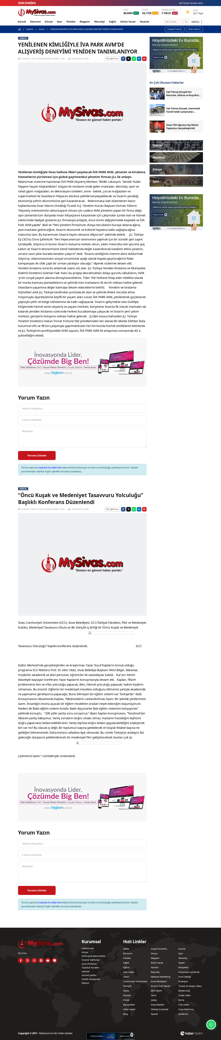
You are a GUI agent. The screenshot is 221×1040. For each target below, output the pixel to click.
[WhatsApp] (211, 1024)
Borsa (181, 999)
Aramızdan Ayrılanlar (189, 971)
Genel (126, 948)
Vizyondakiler (157, 1004)
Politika (70, 21)
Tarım (154, 995)
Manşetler (183, 967)
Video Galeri (129, 1009)
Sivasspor (183, 981)
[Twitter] (27, 960)
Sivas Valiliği (184, 976)
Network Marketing (160, 976)
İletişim (85, 982)
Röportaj (155, 971)
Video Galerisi (194, 29)
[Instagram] (34, 960)
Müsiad (127, 995)
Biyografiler (129, 1004)
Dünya (49, 21)
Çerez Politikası (89, 963)
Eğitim (126, 967)
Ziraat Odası (184, 995)
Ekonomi (35, 21)
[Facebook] (20, 960)
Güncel (22, 21)
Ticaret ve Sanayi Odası (189, 985)
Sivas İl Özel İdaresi (160, 985)
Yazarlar (144, 21)
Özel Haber (128, 971)
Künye (85, 952)
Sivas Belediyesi (159, 981)
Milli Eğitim (156, 990)
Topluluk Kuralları (90, 967)
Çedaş (154, 999)
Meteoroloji (184, 990)
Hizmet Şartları (89, 975)
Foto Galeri (183, 1004)
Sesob (126, 990)
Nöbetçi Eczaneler (160, 1009)
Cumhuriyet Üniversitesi (135, 981)
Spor (59, 21)
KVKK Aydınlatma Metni (94, 955)
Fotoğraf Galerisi (174, 29)
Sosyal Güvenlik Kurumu (159, 949)
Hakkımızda (88, 948)
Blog (125, 1013)
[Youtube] (47, 960)
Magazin (85, 21)
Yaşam (181, 962)
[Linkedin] (41, 960)
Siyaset (154, 1013)
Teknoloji (99, 21)
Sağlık (112, 21)
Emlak (126, 999)
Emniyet (127, 985)
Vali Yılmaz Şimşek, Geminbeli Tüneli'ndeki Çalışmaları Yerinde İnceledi (171, 3)
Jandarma (183, 1013)
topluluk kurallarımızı (50, 467)
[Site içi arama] (186, 22)
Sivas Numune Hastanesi (185, 1010)
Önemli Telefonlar (91, 959)
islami (126, 976)
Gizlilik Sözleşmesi (91, 979)
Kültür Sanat (128, 21)
